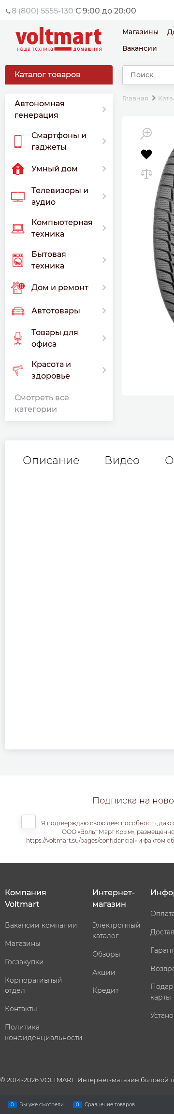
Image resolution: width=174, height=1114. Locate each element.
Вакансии (139, 48)
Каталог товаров (47, 74)
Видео (122, 460)
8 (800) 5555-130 (42, 10)
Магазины (140, 32)
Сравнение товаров (110, 1104)
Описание (51, 460)
